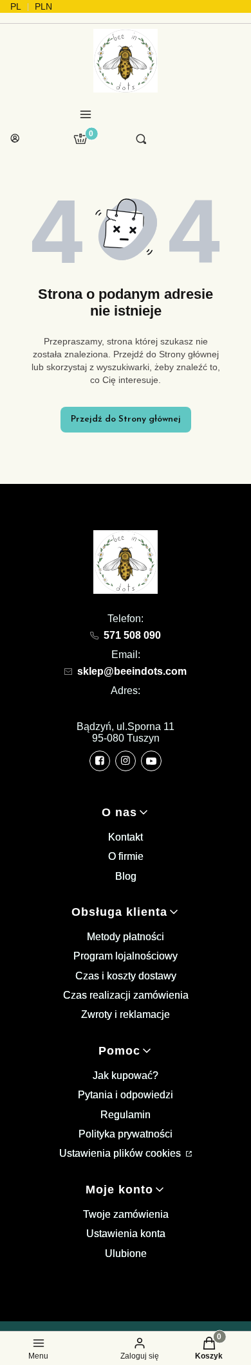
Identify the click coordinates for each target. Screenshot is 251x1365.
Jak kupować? (125, 1075)
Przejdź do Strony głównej (126, 419)
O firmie (126, 856)
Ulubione (126, 1253)
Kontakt (125, 837)
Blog (125, 876)
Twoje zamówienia (126, 1214)
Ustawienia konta (125, 1233)
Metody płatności (125, 936)
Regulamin (125, 1114)
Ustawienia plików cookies (121, 1153)
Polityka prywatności (125, 1134)
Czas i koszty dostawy (125, 975)
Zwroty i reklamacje (125, 1014)
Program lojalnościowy (125, 955)
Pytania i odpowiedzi (125, 1094)
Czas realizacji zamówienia (126, 995)
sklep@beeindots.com (132, 671)
